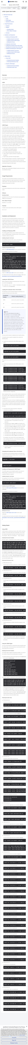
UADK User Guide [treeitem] (19, 7)
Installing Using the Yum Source (13, 39)
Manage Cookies (14, 1043)
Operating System (10, 29)
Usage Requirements (9, 23)
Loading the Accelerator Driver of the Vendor (14, 45)
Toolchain (7, 32)
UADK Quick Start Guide (7, 14)
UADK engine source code (11, 512)
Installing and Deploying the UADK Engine (14, 48)
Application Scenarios (10, 21)
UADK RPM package (10, 249)
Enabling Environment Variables (13, 60)
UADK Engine (8, 20)
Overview (6, 16)
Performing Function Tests (12, 67)
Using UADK (8, 58)
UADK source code (9, 272)
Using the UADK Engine (10, 63)
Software (7, 27)
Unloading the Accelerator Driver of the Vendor (14, 47)
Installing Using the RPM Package (13, 40)
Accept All (14, 1037)
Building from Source (11, 42)
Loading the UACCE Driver (11, 44)
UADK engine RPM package (11, 487)
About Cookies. (22, 1035)
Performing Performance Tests (12, 61)
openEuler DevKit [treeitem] (15, 8)
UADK (7, 18)
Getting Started (7, 56)
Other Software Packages (11, 30)
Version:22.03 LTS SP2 (9, 8)
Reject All (14, 1040)
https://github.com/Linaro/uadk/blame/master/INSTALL (12, 276)
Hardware (8, 25)
